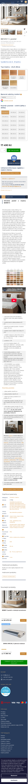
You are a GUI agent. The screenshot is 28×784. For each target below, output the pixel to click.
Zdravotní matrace (5, 743)
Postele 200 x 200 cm (6, 747)
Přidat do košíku (14, 150)
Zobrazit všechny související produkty (14, 662)
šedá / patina (13, 526)
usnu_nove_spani (7, 679)
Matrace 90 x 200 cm (6, 749)
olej (11, 531)
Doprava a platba (5, 721)
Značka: (8, 46)
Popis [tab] (3, 197)
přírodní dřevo (13, 524)
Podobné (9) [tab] (9, 197)
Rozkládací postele (6, 751)
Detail (23, 620)
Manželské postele (5, 739)
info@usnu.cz (17, 186)
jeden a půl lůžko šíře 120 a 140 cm (18, 508)
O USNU (3, 717)
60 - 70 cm (13, 551)
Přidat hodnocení (9, 576)
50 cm (11, 546)
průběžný (12, 522)
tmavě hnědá (13, 527)
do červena (20, 527)
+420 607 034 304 (8, 677)
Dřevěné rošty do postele (7, 745)
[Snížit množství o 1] (6, 151)
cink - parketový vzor (15, 520)
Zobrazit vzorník (8, 100)
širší (11, 541)
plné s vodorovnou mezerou (17, 537)
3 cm (11, 557)
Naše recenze (4, 715)
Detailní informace (5, 190)
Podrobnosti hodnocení (7, 44)
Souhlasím (14, 780)
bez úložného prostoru (16, 512)
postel (10, 435)
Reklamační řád (5, 727)
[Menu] (25, 1)
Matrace (3, 735)
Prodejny (3, 712)
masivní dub (20, 516)
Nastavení (14, 775)
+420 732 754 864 (7, 186)
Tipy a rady (3, 719)
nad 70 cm (19, 551)
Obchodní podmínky (6, 723)
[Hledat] (17, 1)
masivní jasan (13, 517)
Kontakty (3, 713)
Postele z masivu (14, 497)
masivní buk (13, 516)
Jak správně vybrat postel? (10, 173)
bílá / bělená (21, 524)
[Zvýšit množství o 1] (6, 149)
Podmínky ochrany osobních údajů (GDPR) (12, 725)
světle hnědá (20, 526)
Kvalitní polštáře (5, 752)
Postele (3, 737)
